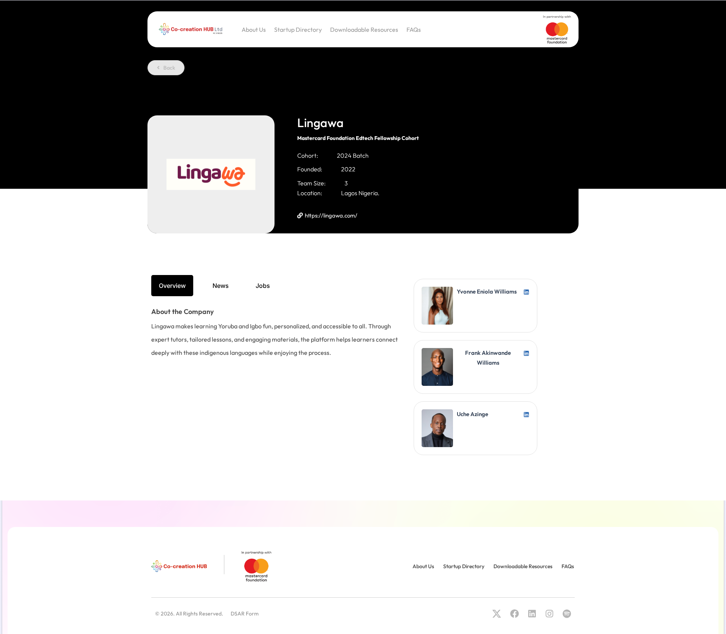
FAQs (413, 29)
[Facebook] (514, 614)
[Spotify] (567, 614)
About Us (254, 29)
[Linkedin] (532, 614)
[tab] (172, 285)
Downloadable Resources (364, 29)
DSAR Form (245, 613)
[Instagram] (549, 614)
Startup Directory (298, 29)
